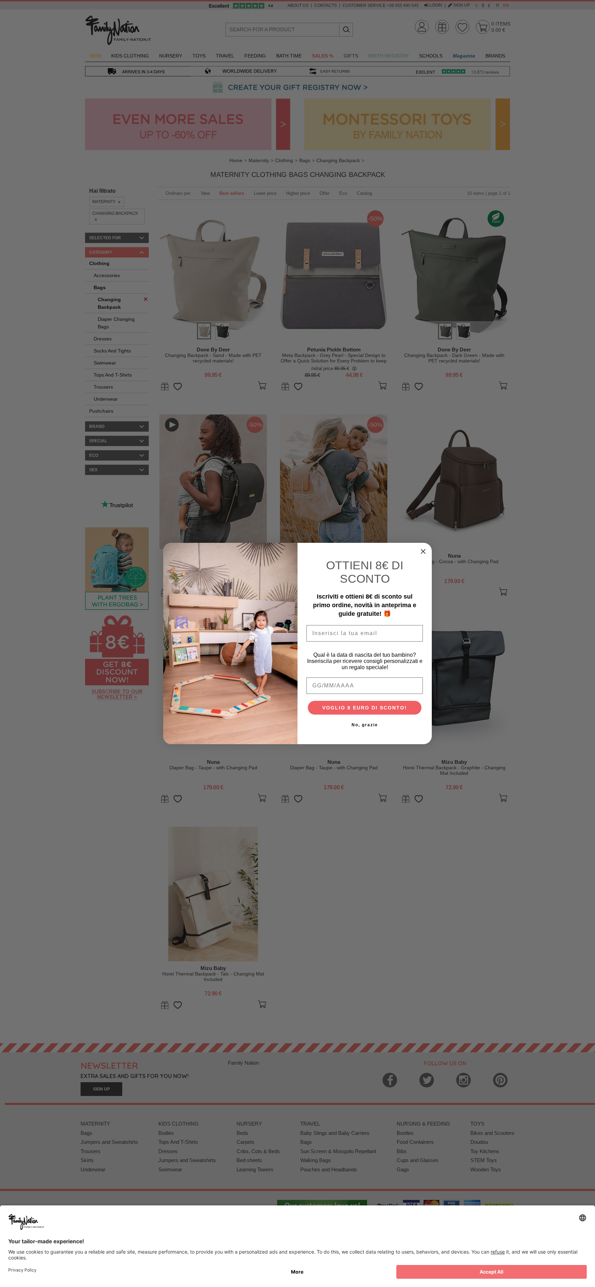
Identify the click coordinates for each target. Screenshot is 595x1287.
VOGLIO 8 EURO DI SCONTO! (364, 707)
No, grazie (365, 724)
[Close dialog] (423, 551)
